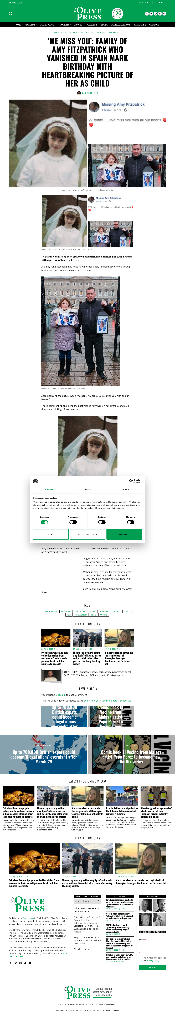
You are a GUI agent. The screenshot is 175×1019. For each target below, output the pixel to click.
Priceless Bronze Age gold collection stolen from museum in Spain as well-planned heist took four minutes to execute (54, 658)
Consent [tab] (49, 489)
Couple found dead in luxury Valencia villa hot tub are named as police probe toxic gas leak (119, 916)
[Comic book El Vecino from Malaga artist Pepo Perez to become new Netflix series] (111, 716)
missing (93, 611)
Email (142, 939)
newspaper (117, 611)
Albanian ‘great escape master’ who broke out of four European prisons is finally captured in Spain (156, 812)
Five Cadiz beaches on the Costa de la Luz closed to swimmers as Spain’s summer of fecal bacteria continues (119, 903)
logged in (61, 694)
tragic (93, 615)
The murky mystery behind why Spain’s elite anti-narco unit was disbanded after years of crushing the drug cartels (87, 658)
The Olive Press (81, 615)
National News (98, 33)
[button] (98, 901)
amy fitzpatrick (51, 611)
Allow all (124, 534)
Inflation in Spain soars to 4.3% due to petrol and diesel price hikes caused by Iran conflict (119, 957)
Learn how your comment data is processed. (108, 700)
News (112, 588)
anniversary (66, 611)
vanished (103, 615)
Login (160, 2)
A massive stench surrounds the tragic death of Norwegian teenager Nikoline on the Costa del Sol (119, 658)
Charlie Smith (91, 93)
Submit (152, 967)
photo (127, 611)
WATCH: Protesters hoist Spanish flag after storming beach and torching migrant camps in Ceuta (117, 928)
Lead (87, 33)
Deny (50, 534)
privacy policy (152, 960)
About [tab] (126, 489)
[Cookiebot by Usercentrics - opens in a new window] (131, 481)
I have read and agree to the (154, 959)
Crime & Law (77, 33)
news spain (104, 611)
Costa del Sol (80, 611)
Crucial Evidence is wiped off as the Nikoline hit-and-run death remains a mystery (122, 811)
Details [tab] (87, 489)
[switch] (73, 522)
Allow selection (87, 534)
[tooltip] (147, 14)
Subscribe (144, 2)
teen (69, 615)
